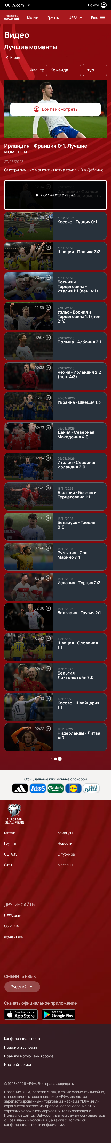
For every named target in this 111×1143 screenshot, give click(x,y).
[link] (33, 17)
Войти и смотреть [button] (60, 109)
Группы (10, 843)
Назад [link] (15, 57)
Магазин (65, 864)
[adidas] (20, 788)
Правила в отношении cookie (28, 1056)
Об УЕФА (11, 926)
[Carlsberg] (55, 788)
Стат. (8, 864)
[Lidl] (73, 788)
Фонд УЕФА (13, 936)
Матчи (9, 832)
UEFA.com (12, 915)
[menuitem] (33, 17)
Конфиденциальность (22, 1038)
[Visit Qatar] (91, 788)
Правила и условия (20, 1047)
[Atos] (37, 788)
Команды (65, 832)
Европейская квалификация (12, 17)
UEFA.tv (10, 854)
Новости (65, 843)
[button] (97, 17)
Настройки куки (17, 1064)
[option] (55, 195)
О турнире (66, 854)
